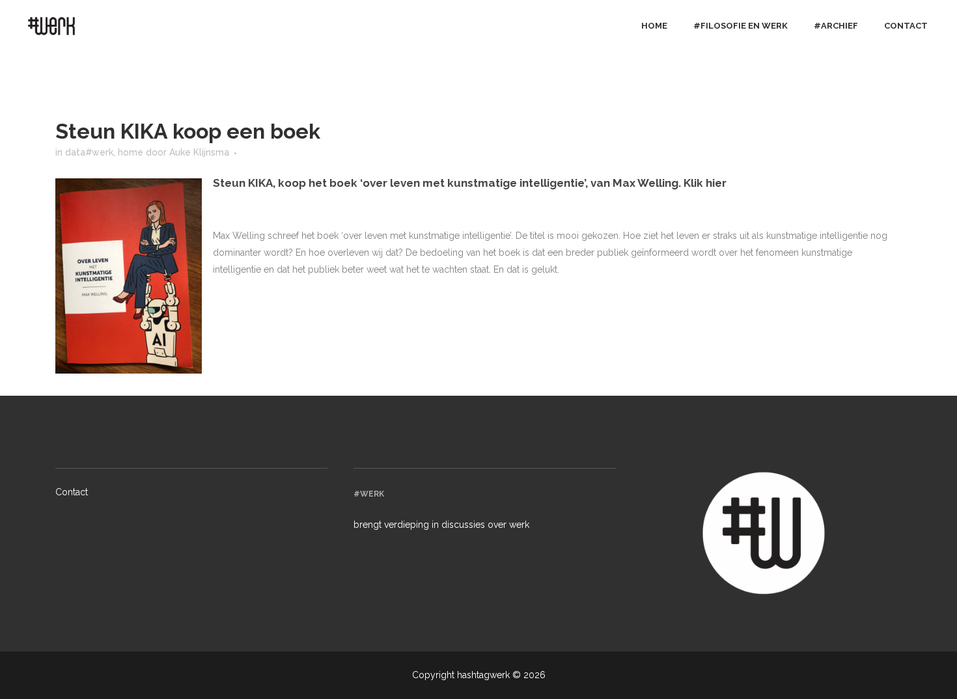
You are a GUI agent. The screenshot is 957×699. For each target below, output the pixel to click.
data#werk (89, 152)
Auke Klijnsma (199, 152)
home (130, 152)
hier (716, 182)
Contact (71, 492)
